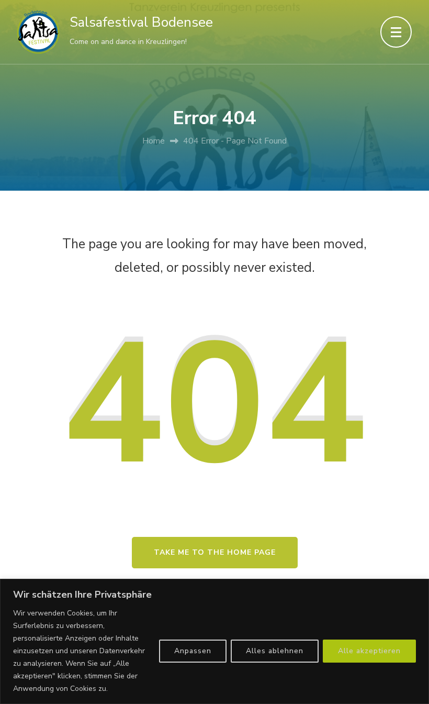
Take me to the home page (215, 552)
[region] (214, 641)
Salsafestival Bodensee (141, 22)
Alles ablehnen (274, 651)
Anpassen (192, 651)
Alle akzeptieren (369, 651)
